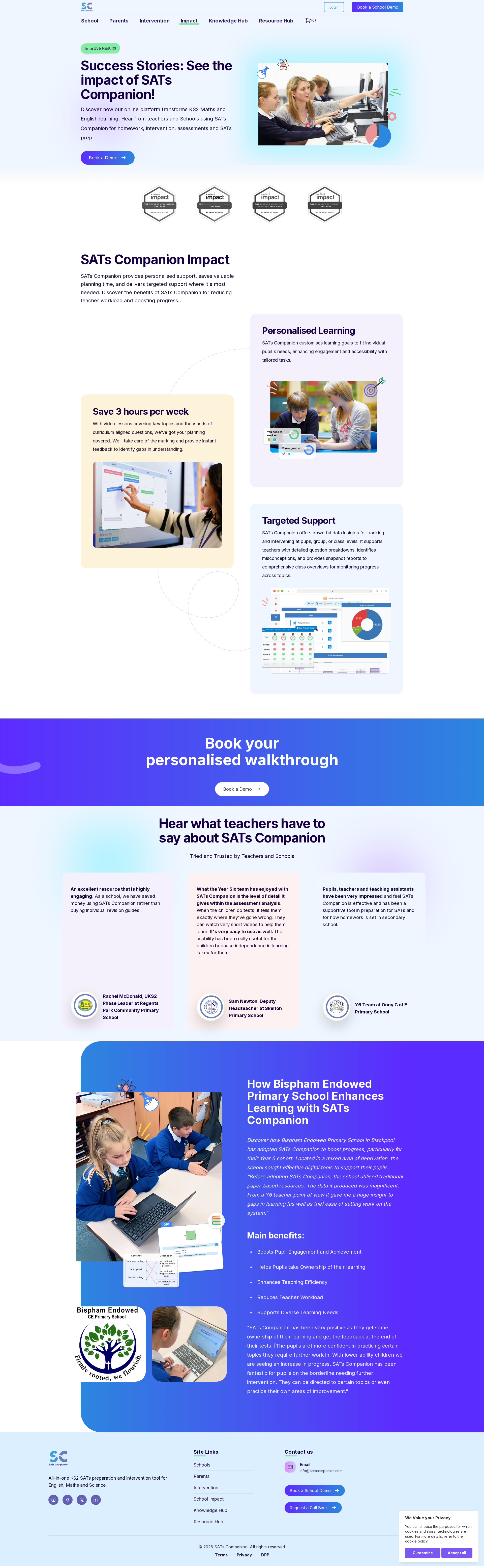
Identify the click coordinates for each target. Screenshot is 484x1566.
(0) (313, 20)
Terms (221, 1554)
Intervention (206, 1487)
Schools (202, 1465)
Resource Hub (208, 1521)
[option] (117, 950)
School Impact (209, 1499)
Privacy (244, 1554)
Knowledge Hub (210, 1510)
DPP (265, 1554)
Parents (201, 1476)
